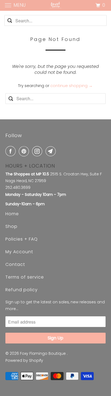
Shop (11, 226)
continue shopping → (71, 85)
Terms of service (24, 277)
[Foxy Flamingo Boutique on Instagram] (38, 151)
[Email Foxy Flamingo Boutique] (52, 151)
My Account (19, 252)
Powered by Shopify (24, 360)
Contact (15, 264)
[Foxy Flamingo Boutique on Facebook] (11, 151)
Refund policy (21, 290)
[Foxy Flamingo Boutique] (55, 5)
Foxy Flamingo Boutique (43, 353)
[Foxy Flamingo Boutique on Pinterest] (25, 151)
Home (12, 214)
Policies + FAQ (21, 239)
